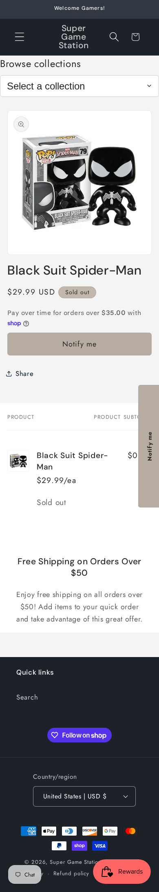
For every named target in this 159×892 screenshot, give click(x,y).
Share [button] (24, 373)
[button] (20, 37)
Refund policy (71, 873)
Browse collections (40, 63)
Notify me (79, 344)
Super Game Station (75, 862)
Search (27, 697)
